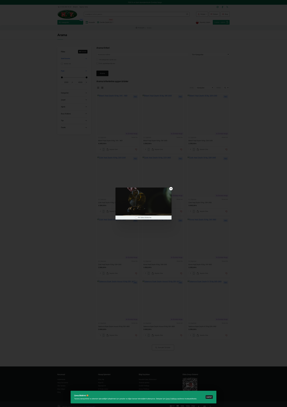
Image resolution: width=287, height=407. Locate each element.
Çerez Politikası (171, 399)
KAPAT (209, 397)
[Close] (171, 188)
